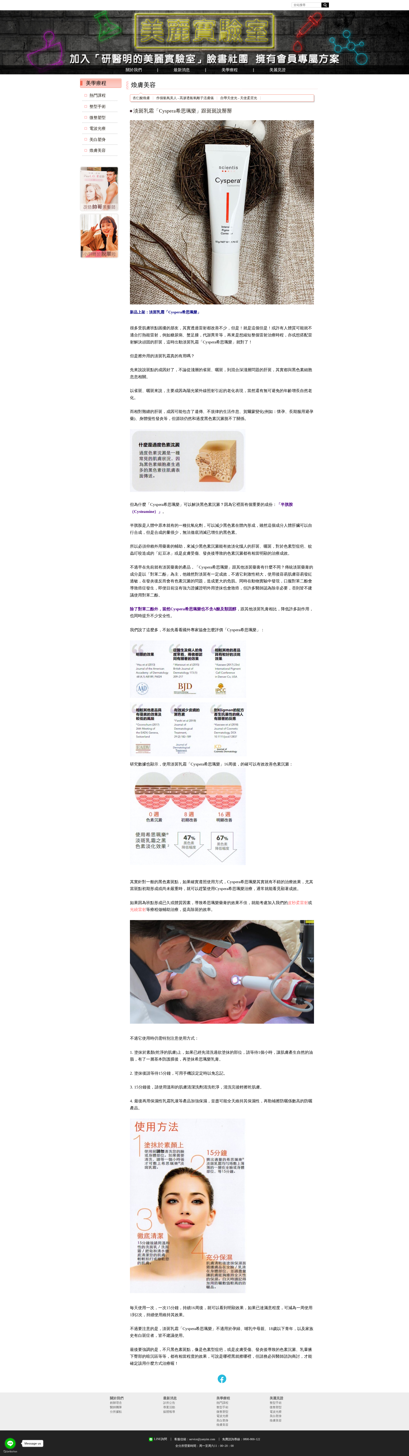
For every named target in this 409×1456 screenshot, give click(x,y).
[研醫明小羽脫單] (100, 237)
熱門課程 (97, 95)
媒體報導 (169, 1411)
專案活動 (169, 1407)
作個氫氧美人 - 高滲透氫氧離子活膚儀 (185, 98)
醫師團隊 (116, 1407)
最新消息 (182, 70)
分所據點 (116, 1411)
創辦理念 (116, 1402)
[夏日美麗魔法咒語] (204, 42)
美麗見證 (277, 70)
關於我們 (134, 70)
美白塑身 (97, 139)
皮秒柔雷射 (298, 902)
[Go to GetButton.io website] (10, 1451)
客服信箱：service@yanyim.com (194, 1439)
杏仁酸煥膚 (141, 98)
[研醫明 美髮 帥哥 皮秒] (100, 189)
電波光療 (97, 128)
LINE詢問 (160, 1439)
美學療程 (230, 70)
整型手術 (97, 106)
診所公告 (169, 1402)
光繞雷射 (138, 909)
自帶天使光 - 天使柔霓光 (238, 98)
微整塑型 (97, 117)
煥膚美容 (97, 150)
